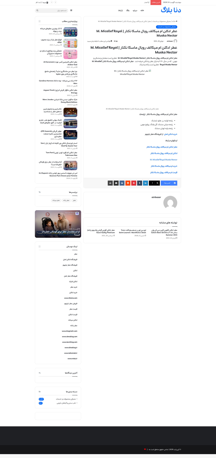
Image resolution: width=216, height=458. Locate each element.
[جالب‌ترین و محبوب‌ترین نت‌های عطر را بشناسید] (70, 112)
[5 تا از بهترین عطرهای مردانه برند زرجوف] (70, 32)
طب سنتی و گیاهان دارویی (66, 403)
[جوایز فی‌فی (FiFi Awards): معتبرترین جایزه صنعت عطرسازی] (70, 134)
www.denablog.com (69, 336)
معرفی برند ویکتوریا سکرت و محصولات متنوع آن (51, 52)
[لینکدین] (145, 183)
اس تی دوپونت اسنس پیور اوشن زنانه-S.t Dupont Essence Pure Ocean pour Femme (58, 174)
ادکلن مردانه (72, 320)
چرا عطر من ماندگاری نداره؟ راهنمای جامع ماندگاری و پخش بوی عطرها (61, 72)
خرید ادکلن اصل (170, 134)
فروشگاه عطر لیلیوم (70, 265)
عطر (74, 200)
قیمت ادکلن (72, 314)
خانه (142, 10)
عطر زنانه (66, 200)
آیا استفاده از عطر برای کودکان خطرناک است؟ (133, 2)
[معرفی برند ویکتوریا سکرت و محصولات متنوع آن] (70, 54)
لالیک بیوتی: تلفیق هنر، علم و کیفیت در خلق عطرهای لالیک (50, 121)
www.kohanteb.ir (70, 353)
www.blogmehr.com (69, 331)
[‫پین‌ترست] (133, 183)
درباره (135, 10)
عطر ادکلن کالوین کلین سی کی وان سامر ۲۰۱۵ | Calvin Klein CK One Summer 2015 (164, 232)
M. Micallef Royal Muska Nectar (163, 159)
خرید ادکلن (73, 292)
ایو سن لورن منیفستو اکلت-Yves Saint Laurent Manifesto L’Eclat (132, 231)
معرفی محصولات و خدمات (161, 21)
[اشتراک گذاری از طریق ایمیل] (116, 183)
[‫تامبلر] (139, 183)
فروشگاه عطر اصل (70, 276)
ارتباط (120, 10)
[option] (58, 224)
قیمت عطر (73, 309)
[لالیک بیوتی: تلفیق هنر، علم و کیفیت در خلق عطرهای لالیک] (70, 123)
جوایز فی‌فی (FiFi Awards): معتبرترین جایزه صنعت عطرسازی (51, 134)
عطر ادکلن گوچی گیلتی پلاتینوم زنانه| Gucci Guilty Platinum (101, 231)
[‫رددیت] (127, 183)
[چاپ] (110, 183)
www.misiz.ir (72, 359)
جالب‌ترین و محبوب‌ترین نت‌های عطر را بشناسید (52, 110)
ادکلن (75, 270)
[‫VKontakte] (122, 183)
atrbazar (170, 41)
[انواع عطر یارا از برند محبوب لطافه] (70, 43)
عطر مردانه (56, 200)
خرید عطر (73, 287)
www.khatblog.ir (71, 348)
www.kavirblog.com (69, 342)
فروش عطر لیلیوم (70, 303)
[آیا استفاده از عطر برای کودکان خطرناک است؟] (70, 165)
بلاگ (127, 10)
